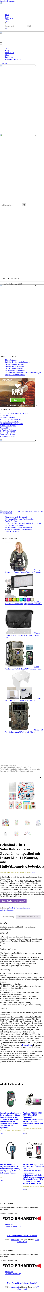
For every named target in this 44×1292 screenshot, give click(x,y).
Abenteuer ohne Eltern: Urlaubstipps (18, 529)
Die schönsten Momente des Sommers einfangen (23, 373)
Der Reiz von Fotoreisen (14, 368)
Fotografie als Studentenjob (15, 375)
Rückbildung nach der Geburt (16, 517)
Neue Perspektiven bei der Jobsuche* (22, 1236)
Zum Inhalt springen (7, 1)
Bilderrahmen (27, 1045)
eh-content (15, 1240)
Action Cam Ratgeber (8, 426)
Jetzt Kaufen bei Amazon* (13, 901)
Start (7, 15)
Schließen (3, 63)
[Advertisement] (17, 241)
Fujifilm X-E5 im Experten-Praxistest (14, 413)
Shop (7, 21)
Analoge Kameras (15, 908)
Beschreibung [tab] (8, 917)
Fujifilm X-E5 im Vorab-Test (10, 420)
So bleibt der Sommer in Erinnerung (18, 362)
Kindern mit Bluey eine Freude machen (19, 519)
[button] (40, 778)
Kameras (7, 765)
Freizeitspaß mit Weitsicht (14, 366)
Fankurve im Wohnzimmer (15, 525)
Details (33, 872)
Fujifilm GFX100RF (7, 432)
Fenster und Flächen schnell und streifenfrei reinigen (24, 523)
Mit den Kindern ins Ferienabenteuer (18, 527)
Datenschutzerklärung (13, 59)
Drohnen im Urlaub (7, 417)
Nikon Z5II (4, 428)
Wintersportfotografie (8, 436)
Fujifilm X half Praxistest (9, 422)
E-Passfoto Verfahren (8, 430)
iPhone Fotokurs (11, 360)
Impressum (9, 57)
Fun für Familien (11, 521)
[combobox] (22, 283)
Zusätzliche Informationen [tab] (27, 917)
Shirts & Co (9, 19)
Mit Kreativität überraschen (15, 370)
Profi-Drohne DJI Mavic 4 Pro (11, 424)
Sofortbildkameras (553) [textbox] (21, 284)
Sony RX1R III (5, 415)
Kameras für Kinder (7, 434)
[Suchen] (29, 26)
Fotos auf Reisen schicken (14, 364)
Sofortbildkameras (13, 767)
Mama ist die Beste (12, 532)
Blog (7, 17)
